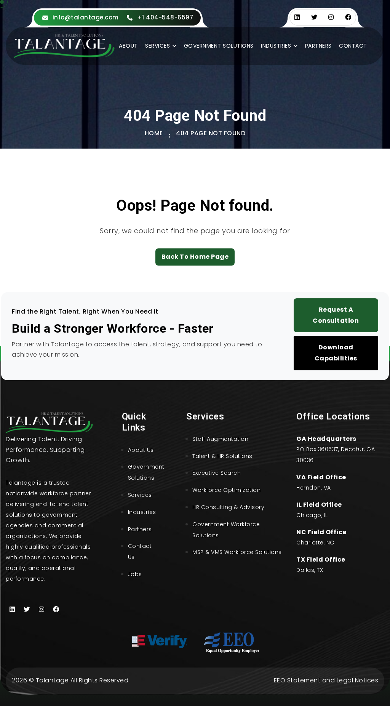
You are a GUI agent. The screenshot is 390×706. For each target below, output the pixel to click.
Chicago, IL (312, 515)
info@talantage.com (86, 17)
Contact (353, 46)
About (128, 46)
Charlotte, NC (315, 542)
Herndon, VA (313, 487)
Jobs (135, 574)
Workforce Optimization (226, 490)
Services (157, 46)
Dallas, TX (309, 570)
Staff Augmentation (220, 439)
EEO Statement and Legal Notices (326, 680)
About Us (141, 450)
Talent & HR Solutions (222, 456)
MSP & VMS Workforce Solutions (237, 552)
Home (154, 133)
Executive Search (216, 473)
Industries (276, 46)
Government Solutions (219, 46)
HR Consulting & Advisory (228, 507)
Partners (318, 46)
